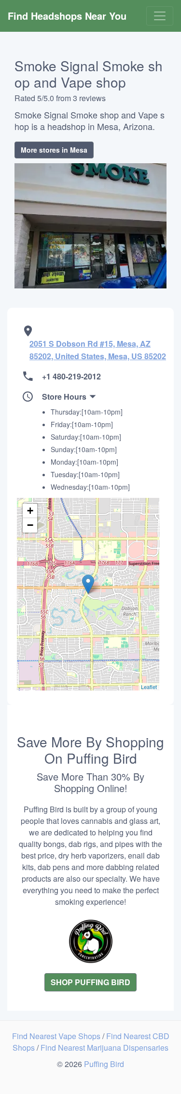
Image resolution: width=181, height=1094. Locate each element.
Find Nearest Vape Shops (57, 1036)
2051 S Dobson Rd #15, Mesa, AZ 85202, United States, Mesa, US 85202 (97, 350)
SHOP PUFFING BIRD (90, 982)
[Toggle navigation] (159, 16)
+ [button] (30, 511)
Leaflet (149, 686)
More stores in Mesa (54, 150)
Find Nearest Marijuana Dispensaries (104, 1047)
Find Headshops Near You (67, 16)
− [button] (30, 525)
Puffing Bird (104, 1063)
